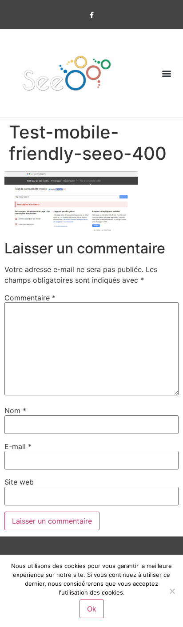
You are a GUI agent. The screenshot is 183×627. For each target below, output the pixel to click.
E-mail (18, 446)
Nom (15, 410)
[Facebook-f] (91, 15)
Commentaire (30, 297)
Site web (19, 481)
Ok (91, 608)
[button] (166, 73)
